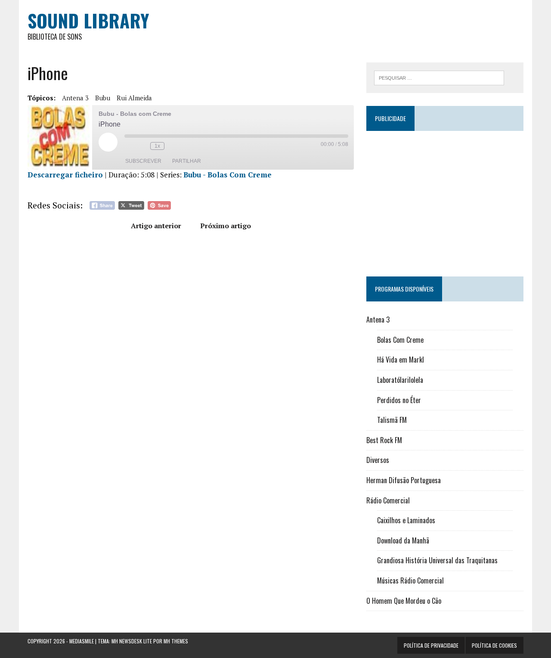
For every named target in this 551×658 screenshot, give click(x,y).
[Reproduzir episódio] (108, 142)
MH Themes (176, 641)
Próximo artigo (225, 225)
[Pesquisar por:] (439, 77)
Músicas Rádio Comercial (410, 580)
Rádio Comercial (388, 500)
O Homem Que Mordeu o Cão (403, 601)
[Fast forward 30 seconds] (173, 146)
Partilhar (186, 161)
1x (157, 146)
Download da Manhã (403, 540)
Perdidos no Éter (399, 400)
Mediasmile (81, 641)
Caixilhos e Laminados (406, 520)
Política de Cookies (494, 645)
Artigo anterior (156, 225)
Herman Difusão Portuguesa (403, 480)
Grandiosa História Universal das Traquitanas (437, 560)
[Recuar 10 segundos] (141, 146)
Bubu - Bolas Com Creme (227, 175)
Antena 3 (75, 97)
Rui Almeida (134, 97)
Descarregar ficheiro (65, 175)
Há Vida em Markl (400, 359)
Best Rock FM (384, 440)
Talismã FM (392, 420)
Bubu (102, 97)
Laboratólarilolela (400, 380)
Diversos (377, 460)
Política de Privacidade (431, 645)
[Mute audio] (128, 146)
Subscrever (143, 161)
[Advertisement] (444, 200)
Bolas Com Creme (400, 340)
